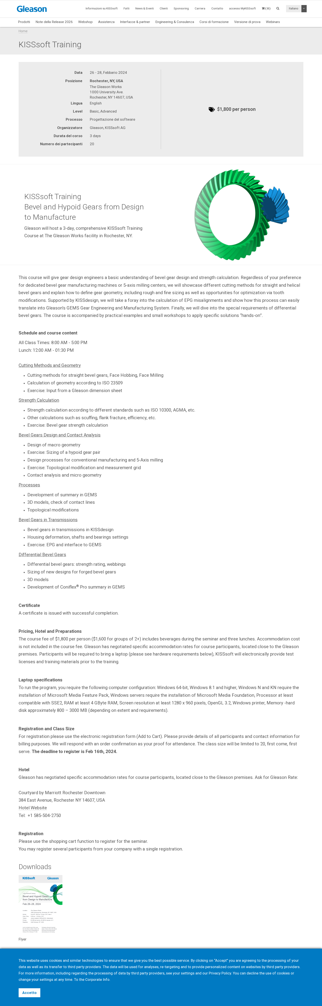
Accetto (29, 992)
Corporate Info (97, 979)
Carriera (200, 8)
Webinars (273, 22)
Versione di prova (247, 22)
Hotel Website (33, 807)
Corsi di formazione (214, 22)
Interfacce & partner (135, 22)
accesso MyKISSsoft (242, 8)
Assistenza (106, 22)
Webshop (85, 22)
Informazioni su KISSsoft (102, 8)
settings (46, 979)
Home (23, 31)
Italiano (293, 8)
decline (252, 973)
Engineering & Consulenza (174, 22)
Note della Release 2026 (54, 22)
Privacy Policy (220, 973)
